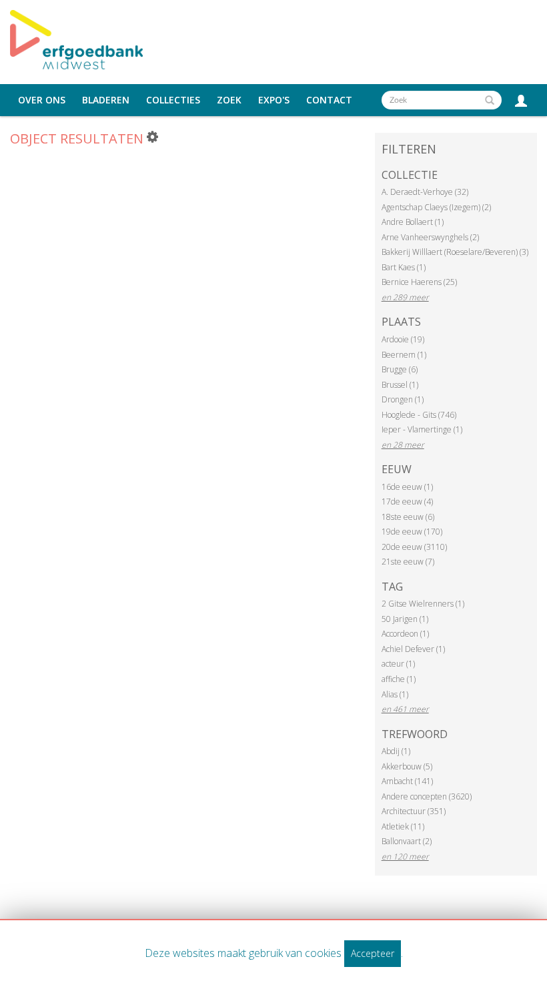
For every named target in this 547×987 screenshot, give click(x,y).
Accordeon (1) (405, 633)
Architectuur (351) (414, 811)
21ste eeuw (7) (408, 561)
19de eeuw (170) (412, 531)
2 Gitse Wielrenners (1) (423, 603)
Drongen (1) (403, 399)
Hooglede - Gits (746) (419, 414)
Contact (329, 100)
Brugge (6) (400, 369)
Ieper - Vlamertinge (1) (422, 429)
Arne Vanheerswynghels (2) (430, 237)
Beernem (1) (404, 354)
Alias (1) (395, 694)
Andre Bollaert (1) (413, 222)
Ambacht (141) (407, 781)
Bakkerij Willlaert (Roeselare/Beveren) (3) (455, 252)
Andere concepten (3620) (427, 796)
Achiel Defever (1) (413, 649)
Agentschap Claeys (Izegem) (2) (436, 207)
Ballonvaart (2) (407, 841)
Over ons (41, 100)
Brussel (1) (400, 384)
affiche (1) (399, 679)
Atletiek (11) (403, 826)
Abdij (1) (396, 751)
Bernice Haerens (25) (419, 282)
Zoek (229, 100)
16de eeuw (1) (407, 486)
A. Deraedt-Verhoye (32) (425, 192)
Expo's (274, 100)
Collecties (173, 100)
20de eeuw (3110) (414, 547)
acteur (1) (398, 663)
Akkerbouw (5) (407, 766)
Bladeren (105, 100)
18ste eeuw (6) (408, 517)
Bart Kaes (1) (404, 267)
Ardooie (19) (403, 339)
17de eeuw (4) (407, 501)
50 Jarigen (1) (405, 619)
